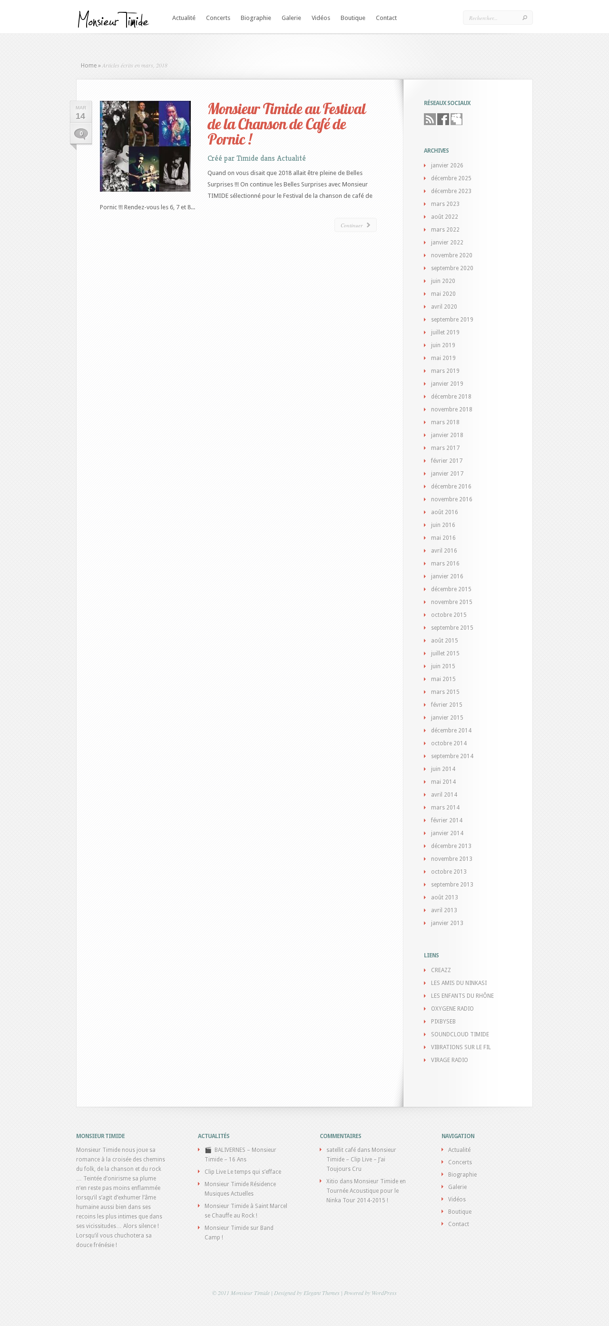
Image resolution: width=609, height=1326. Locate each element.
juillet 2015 (445, 653)
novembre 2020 (451, 255)
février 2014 (446, 820)
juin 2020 (443, 281)
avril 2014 (444, 794)
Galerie (291, 17)
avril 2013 (444, 910)
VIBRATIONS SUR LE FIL (461, 1047)
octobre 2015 (449, 615)
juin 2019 (443, 345)
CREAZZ (441, 970)
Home (89, 65)
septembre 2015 (452, 627)
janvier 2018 (447, 435)
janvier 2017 (447, 473)
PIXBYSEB (443, 1021)
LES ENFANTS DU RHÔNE (462, 996)
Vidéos (321, 17)
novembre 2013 (451, 859)
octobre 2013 (449, 871)
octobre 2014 (449, 743)
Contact (386, 17)
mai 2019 (443, 358)
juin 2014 (443, 769)
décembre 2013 (451, 846)
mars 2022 (445, 229)
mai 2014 (443, 782)
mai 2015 (443, 679)
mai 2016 (443, 538)
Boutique (353, 17)
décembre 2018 (451, 396)
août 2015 (444, 640)
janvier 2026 (447, 165)
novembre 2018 (451, 409)
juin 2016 (443, 525)
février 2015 (446, 705)
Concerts (218, 17)
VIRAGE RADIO (449, 1060)
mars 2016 (445, 563)
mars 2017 (445, 448)
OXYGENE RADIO (452, 1008)
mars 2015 (445, 692)
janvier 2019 (447, 383)
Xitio (332, 1181)
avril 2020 (444, 306)
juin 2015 (443, 666)
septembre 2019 (452, 319)
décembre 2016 (451, 486)
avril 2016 (444, 550)
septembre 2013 (452, 884)
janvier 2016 (447, 576)
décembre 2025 (451, 178)
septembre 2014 (452, 756)
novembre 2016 (451, 499)
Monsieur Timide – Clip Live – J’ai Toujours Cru (361, 1159)
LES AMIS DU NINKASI (459, 983)
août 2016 (444, 512)
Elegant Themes (322, 1293)
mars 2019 (445, 371)
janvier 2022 (447, 242)
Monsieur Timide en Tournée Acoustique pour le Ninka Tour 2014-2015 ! (366, 1191)
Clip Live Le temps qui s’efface (243, 1172)
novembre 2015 (451, 602)
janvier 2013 (447, 923)
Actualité (184, 17)
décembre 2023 (451, 191)
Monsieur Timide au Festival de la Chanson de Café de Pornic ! (286, 123)
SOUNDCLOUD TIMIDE (460, 1034)
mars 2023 (445, 204)
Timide (247, 158)
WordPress (384, 1293)
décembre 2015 (451, 589)
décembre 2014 (451, 730)
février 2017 (446, 461)
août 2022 (444, 217)
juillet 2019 (445, 332)
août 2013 (444, 897)
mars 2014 (445, 807)
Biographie (256, 17)
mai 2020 (443, 294)
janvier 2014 (447, 833)
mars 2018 (445, 422)
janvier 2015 (447, 717)
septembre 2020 (452, 268)
